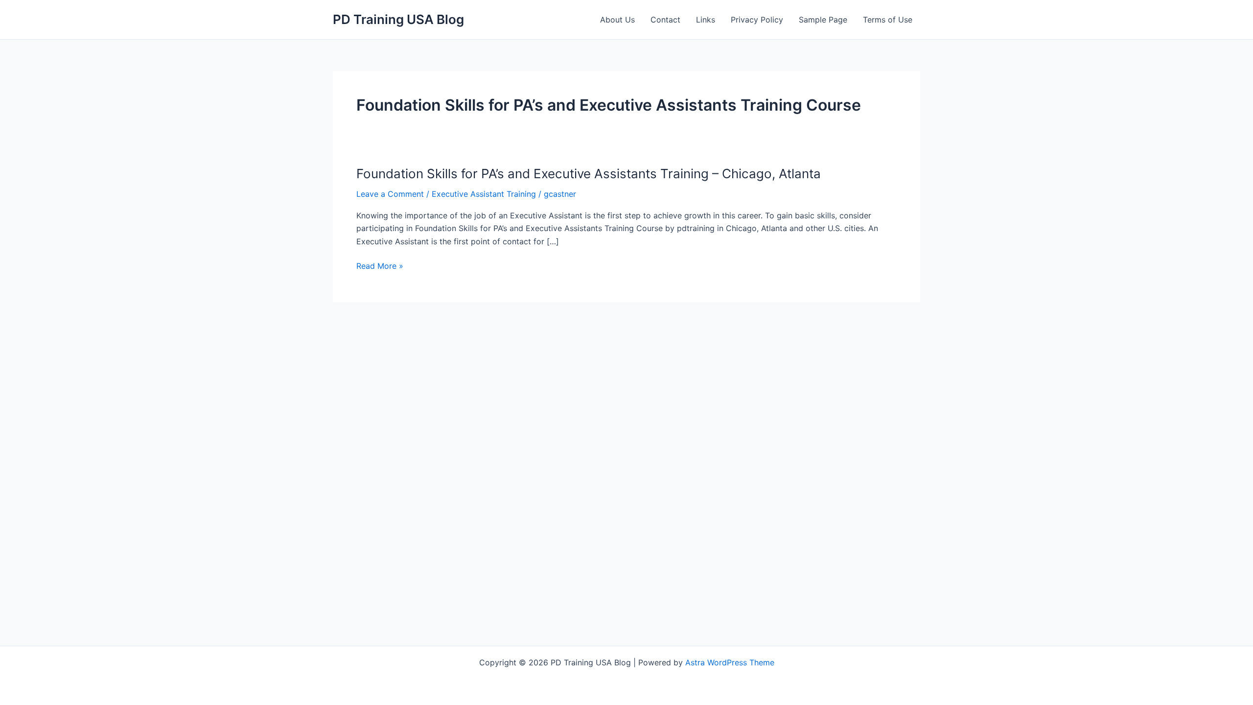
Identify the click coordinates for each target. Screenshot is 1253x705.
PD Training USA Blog (398, 19)
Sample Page (823, 19)
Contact (665, 19)
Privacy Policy (757, 19)
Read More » (379, 266)
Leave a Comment (390, 194)
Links (705, 19)
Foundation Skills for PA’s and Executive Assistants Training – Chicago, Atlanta (588, 173)
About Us (617, 19)
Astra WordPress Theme (729, 662)
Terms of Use (887, 19)
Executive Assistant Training (484, 194)
